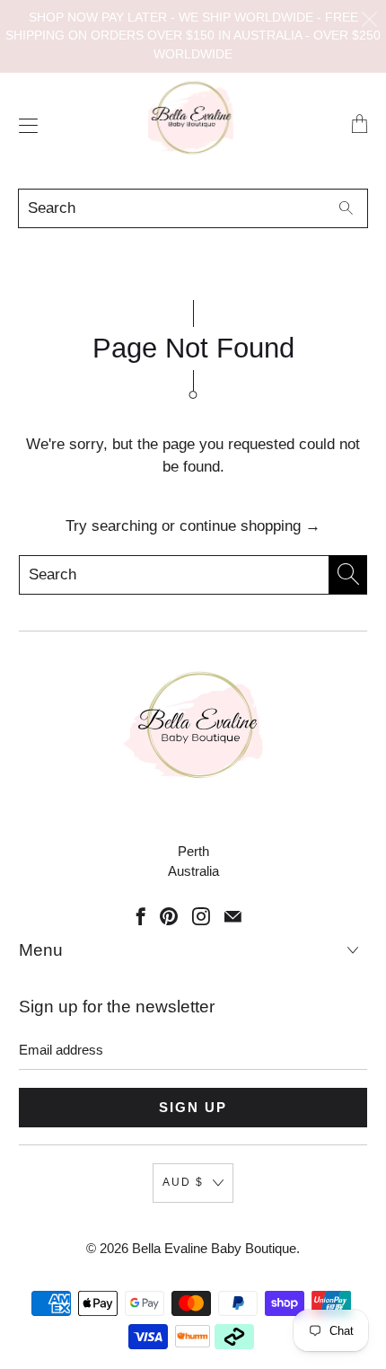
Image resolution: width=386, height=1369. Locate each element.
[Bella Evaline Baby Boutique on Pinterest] (169, 916)
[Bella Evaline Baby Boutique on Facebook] (140, 916)
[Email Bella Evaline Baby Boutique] (232, 916)
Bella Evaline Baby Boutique (214, 1248)
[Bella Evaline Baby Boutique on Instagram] (201, 916)
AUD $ (183, 1182)
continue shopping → (250, 525)
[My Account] (24, 125)
